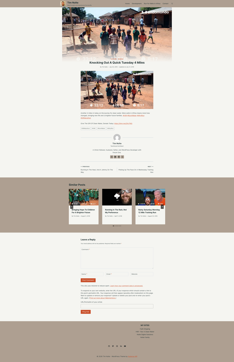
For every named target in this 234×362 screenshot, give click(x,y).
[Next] (162, 206)
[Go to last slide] (71, 206)
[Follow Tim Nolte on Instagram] (111, 156)
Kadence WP (132, 356)
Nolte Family (145, 337)
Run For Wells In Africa (152, 3)
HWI (93, 128)
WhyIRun (110, 128)
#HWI (125, 115)
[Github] (109, 346)
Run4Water (101, 128)
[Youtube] (125, 346)
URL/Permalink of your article (91, 302)
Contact (165, 3)
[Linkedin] (121, 346)
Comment (86, 249)
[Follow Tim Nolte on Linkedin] (118, 156)
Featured (114, 59)
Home (127, 3)
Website (134, 274)
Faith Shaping (145, 329)
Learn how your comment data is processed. (126, 286)
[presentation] (84, 197)
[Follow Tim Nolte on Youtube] (115, 156)
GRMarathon (86, 128)
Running (120, 59)
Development (137, 3)
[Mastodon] (113, 346)
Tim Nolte (105, 67)
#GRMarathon (86, 118)
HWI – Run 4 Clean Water (145, 332)
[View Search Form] (172, 3)
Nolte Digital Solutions (145, 334)
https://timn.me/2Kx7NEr (123, 123)
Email (109, 274)
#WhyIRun (140, 115)
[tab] (113, 225)
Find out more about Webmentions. (103, 298)
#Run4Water (132, 115)
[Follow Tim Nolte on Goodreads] (122, 156)
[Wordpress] (117, 346)
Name (84, 274)
